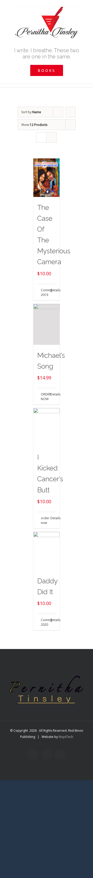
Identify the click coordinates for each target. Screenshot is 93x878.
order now (44, 520)
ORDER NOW (44, 396)
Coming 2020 (44, 622)
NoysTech (66, 737)
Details (53, 290)
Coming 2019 (44, 292)
